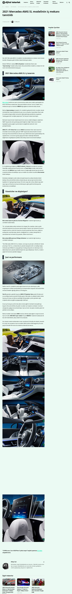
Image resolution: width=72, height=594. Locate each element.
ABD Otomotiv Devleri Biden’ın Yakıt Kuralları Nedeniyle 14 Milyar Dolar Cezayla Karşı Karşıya (62, 34)
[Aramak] (69, 2)
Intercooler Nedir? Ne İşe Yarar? (62, 78)
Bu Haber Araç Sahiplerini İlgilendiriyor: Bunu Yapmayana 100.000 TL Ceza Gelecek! (62, 70)
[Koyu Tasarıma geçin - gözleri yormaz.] (67, 2)
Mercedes (11, 121)
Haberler (26, 2)
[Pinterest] (3, 72)
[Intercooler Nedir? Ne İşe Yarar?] (51, 79)
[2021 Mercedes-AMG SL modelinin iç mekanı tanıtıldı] (23, 40)
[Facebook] (3, 61)
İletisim (61, 2)
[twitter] (3, 64)
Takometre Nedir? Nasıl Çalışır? (62, 52)
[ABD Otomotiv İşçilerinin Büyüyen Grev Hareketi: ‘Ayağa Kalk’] (51, 60)
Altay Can (18, 21)
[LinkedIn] (3, 68)
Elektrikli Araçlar (38, 2)
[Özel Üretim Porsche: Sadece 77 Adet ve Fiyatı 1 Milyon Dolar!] (51, 44)
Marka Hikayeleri (55, 2)
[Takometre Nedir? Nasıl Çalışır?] (51, 52)
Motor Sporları (32, 2)
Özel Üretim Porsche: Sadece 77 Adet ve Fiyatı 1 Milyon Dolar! (62, 44)
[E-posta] (3, 75)
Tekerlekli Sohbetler (46, 2)
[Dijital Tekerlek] (11, 2)
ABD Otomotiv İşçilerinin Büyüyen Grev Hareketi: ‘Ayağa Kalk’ (62, 60)
